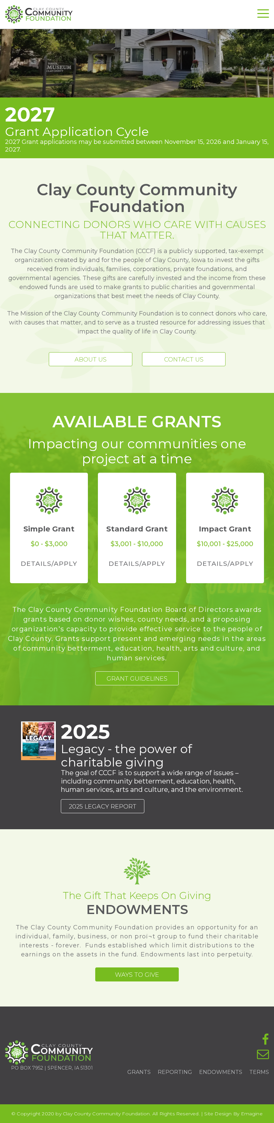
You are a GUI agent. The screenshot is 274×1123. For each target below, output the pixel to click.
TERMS (259, 1072)
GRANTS (139, 1072)
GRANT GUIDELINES (137, 678)
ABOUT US (91, 359)
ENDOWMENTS (220, 1072)
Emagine (252, 1114)
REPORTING (175, 1072)
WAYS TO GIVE (137, 974)
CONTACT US (183, 359)
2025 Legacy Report (102, 806)
